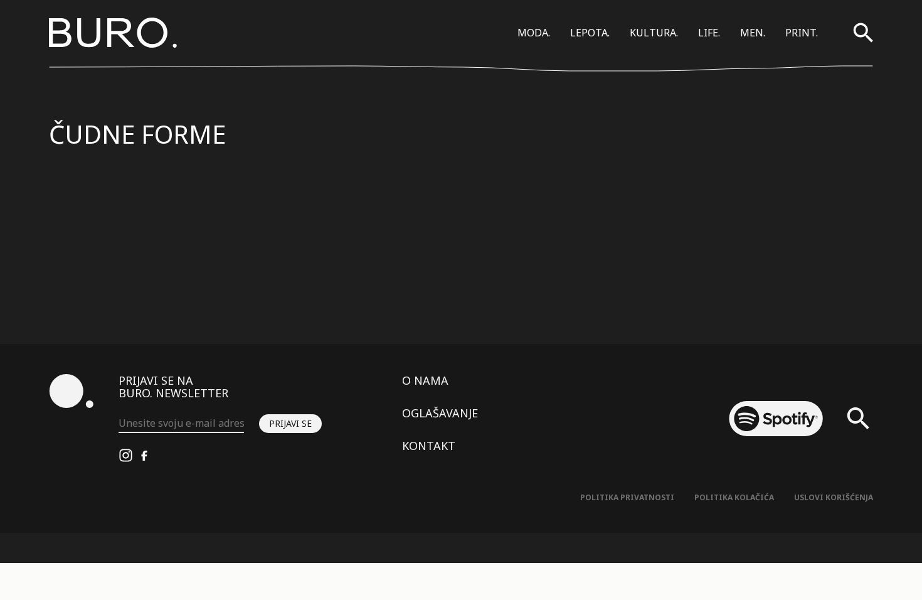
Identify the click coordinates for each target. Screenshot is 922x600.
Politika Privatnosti (627, 497)
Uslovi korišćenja (833, 497)
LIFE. (709, 33)
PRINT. (801, 33)
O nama (425, 380)
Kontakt (428, 445)
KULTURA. (654, 33)
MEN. (752, 33)
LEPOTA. (590, 33)
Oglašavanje (440, 413)
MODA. (533, 33)
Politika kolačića (734, 497)
